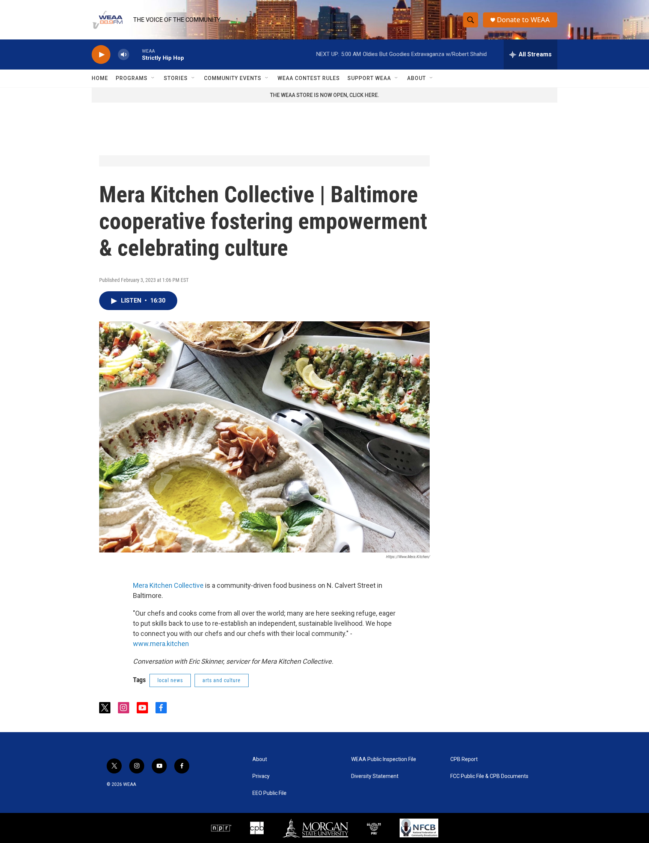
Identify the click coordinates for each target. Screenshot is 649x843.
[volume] (123, 54)
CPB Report (464, 759)
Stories (176, 78)
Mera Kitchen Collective (169, 585)
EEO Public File (269, 793)
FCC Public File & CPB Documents (489, 776)
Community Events (232, 78)
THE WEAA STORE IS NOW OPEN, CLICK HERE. (324, 95)
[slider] (135, 54)
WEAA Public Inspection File (383, 759)
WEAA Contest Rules (309, 78)
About (416, 78)
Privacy (261, 776)
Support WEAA (369, 78)
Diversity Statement (374, 776)
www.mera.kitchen (161, 644)
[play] (101, 54)
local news (170, 680)
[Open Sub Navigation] (153, 78)
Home (100, 78)
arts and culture (221, 680)
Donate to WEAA (523, 20)
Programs (132, 78)
